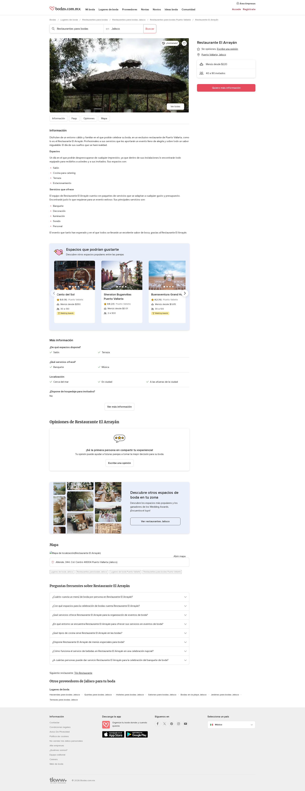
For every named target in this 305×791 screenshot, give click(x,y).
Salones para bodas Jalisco (162, 694)
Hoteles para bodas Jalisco (130, 694)
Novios (157, 9)
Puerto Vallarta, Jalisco (214, 54)
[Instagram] (178, 724)
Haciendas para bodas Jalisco (65, 694)
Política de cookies (59, 736)
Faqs (74, 118)
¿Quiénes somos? (58, 750)
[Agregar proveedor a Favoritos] (184, 43)
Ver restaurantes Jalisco (155, 521)
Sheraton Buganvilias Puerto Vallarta (117, 297)
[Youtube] (185, 724)
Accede (236, 9)
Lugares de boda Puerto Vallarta (125, 572)
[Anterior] (54, 293)
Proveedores (129, 9)
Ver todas (175, 106)
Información (58, 118)
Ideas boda (171, 9)
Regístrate (249, 9)
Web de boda (56, 764)
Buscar (150, 28)
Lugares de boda (108, 9)
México (218, 724)
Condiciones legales (60, 727)
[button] (119, 449)
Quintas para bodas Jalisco (98, 694)
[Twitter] (164, 724)
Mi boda (90, 9)
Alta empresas (57, 745)
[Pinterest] (171, 724)
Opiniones (89, 118)
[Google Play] (137, 737)
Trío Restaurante (83, 673)
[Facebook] (157, 724)
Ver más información (119, 406)
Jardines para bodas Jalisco (225, 694)
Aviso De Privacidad (60, 731)
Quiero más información (226, 87)
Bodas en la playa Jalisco (194, 694)
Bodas (53, 19)
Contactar (54, 722)
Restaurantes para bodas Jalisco (129, 19)
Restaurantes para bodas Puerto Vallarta (170, 19)
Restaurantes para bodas (95, 19)
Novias (145, 9)
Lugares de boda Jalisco (62, 572)
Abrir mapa (180, 556)
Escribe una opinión (119, 463)
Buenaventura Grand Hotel (168, 294)
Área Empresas (247, 3)
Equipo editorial (57, 754)
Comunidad (188, 9)
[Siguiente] (184, 293)
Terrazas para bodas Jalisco (64, 699)
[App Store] (113, 737)
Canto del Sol (66, 294)
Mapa (104, 118)
